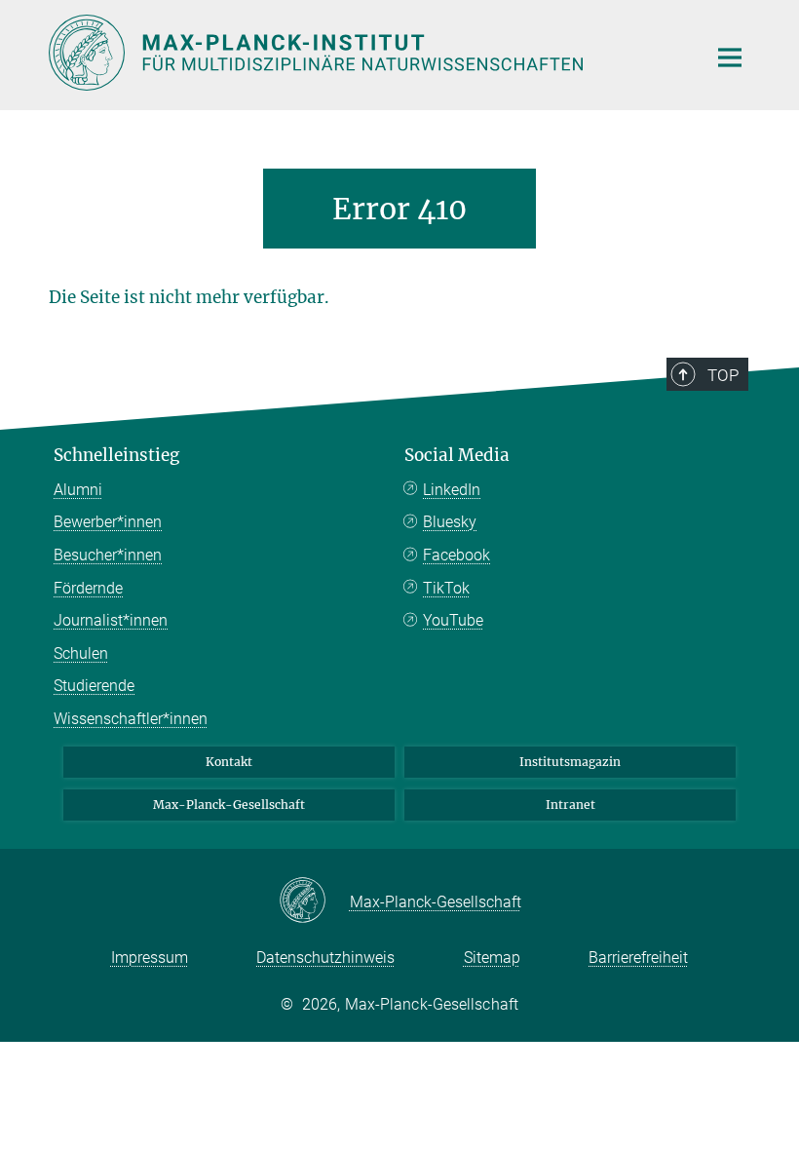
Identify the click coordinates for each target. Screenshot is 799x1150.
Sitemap (492, 957)
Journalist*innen (111, 620)
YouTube (453, 620)
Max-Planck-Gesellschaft (229, 804)
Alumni (78, 489)
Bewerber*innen (108, 522)
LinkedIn (451, 489)
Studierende (94, 685)
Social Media (457, 455)
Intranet (570, 804)
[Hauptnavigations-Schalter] (729, 57)
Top (723, 375)
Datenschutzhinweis (325, 957)
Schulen (81, 653)
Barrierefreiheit (638, 957)
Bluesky (449, 522)
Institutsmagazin (570, 761)
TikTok (446, 588)
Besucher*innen (108, 555)
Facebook (456, 555)
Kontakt (229, 761)
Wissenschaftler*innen (131, 718)
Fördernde (88, 588)
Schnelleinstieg (116, 455)
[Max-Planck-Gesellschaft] (314, 901)
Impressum (149, 957)
